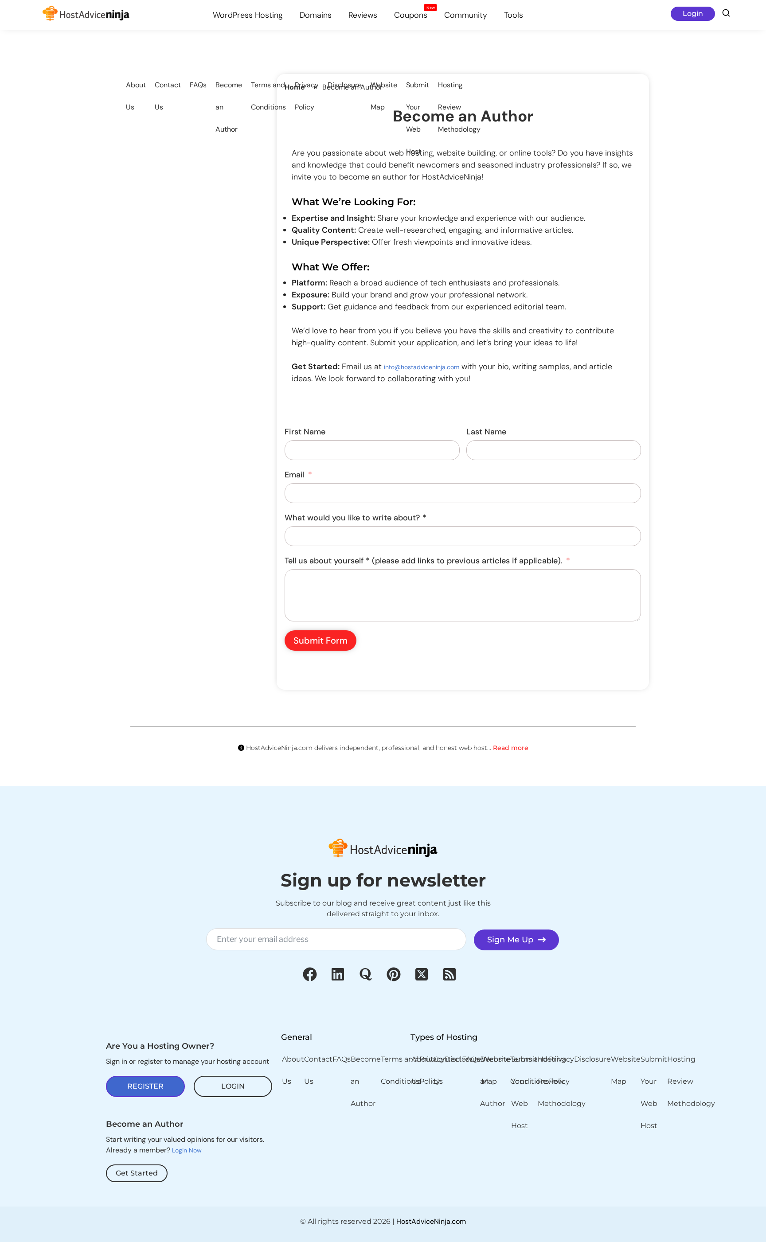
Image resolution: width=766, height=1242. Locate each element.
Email (295, 474)
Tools (513, 15)
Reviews (362, 15)
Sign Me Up (512, 940)
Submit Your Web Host (417, 118)
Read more (510, 748)
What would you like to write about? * (355, 517)
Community (465, 15)
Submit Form (320, 640)
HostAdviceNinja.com (431, 1221)
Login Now (187, 1150)
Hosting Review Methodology (459, 107)
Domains (316, 15)
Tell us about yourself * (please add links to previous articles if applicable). (424, 560)
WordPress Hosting (248, 15)
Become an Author (228, 107)
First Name (305, 431)
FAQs (198, 85)
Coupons (414, 14)
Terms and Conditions (268, 96)
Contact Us (168, 96)
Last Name (486, 431)
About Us (136, 96)
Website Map (384, 96)
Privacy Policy (307, 96)
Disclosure (345, 85)
